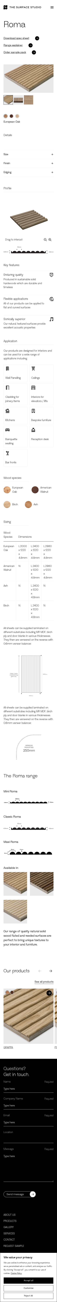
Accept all (28, 1280)
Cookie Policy (16, 1273)
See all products (44, 981)
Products (10, 1221)
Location (8, 1132)
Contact (9, 1239)
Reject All (28, 1296)
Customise (28, 1288)
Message (9, 1149)
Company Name (13, 1098)
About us (9, 1214)
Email (7, 1115)
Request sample (14, 1246)
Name (7, 1081)
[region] (28, 1277)
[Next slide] (50, 971)
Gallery (9, 1227)
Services (9, 1233)
